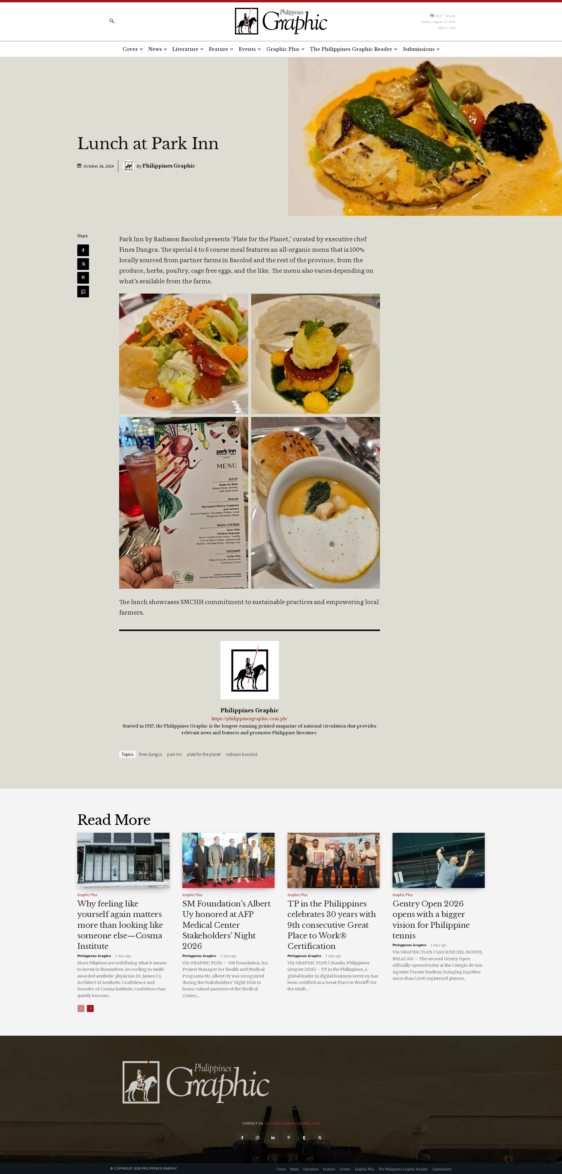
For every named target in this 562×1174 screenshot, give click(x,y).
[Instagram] (257, 1138)
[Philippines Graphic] (280, 20)
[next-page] (90, 1008)
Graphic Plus (87, 894)
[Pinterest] (83, 278)
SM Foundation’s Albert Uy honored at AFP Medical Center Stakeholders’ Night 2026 (226, 925)
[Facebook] (83, 250)
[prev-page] (81, 1008)
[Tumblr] (304, 1138)
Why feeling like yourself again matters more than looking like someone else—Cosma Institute (120, 925)
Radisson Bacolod (241, 754)
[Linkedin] (273, 1138)
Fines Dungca (150, 754)
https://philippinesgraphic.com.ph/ (249, 718)
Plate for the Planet (203, 754)
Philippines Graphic (169, 166)
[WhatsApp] (83, 291)
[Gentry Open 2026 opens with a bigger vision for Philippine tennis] (439, 860)
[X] (83, 264)
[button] (112, 20)
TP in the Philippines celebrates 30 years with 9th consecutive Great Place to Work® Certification (331, 925)
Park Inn (174, 754)
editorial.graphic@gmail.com (292, 1123)
